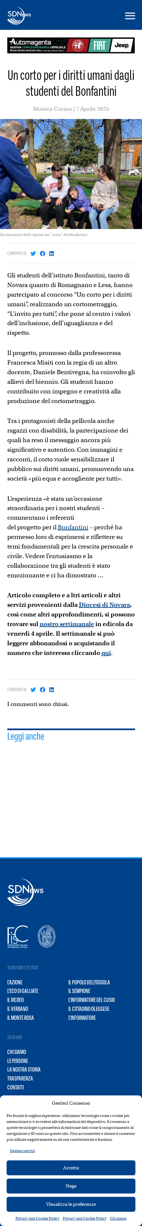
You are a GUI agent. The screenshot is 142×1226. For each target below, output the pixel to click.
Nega (71, 1186)
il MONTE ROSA (20, 1018)
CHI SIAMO (16, 1052)
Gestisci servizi (22, 1150)
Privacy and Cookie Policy (37, 1218)
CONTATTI (15, 1087)
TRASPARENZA (20, 1078)
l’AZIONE (14, 982)
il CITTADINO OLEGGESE (88, 1009)
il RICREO (15, 1000)
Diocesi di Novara (104, 605)
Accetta (71, 1168)
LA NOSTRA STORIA (24, 1069)
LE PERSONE (17, 1061)
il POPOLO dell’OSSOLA (89, 982)
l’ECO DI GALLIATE (22, 991)
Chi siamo (118, 1218)
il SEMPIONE (79, 991)
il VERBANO (17, 1009)
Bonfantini (73, 527)
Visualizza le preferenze (71, 1204)
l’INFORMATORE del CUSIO (91, 1000)
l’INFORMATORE (82, 1018)
